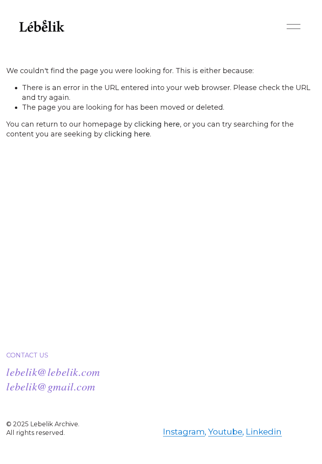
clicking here (157, 124)
